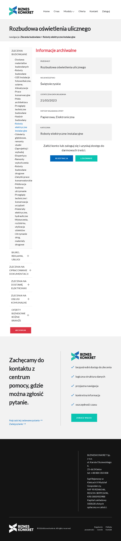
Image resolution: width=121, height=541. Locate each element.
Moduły (68, 11)
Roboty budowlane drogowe (20, 170)
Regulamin (98, 527)
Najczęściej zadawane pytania (24, 420)
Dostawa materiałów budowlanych (22, 63)
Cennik (100, 530)
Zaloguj (106, 11)
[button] (20, 52)
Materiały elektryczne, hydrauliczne (21, 212)
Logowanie (86, 158)
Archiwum (20, 330)
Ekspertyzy (21, 155)
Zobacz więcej (84, 418)
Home (46, 11)
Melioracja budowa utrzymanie (20, 187)
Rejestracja (61, 158)
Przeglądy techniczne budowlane (20, 109)
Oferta (82, 11)
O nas (56, 11)
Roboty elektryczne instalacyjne (21, 127)
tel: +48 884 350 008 (97, 472)
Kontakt (94, 11)
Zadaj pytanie (16, 423)
